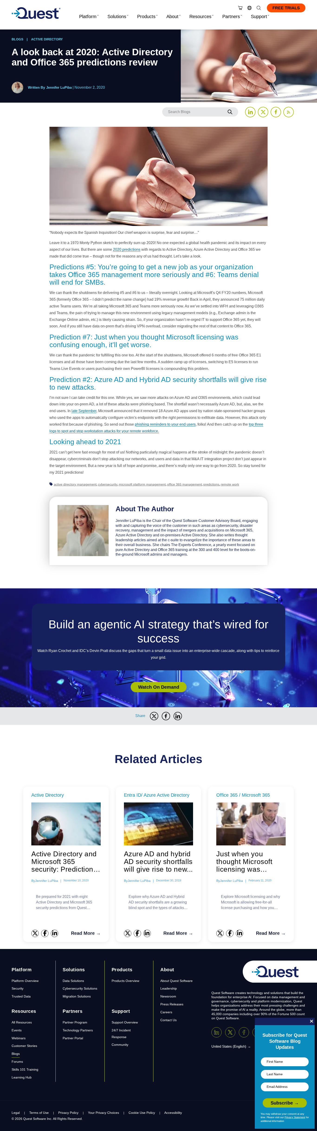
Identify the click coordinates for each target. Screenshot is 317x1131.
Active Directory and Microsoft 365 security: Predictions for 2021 (64, 861)
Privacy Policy (68, 1113)
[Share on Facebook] (166, 716)
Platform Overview (25, 981)
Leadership (168, 988)
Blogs (17, 39)
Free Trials (286, 8)
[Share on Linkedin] (178, 716)
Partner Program (75, 1022)
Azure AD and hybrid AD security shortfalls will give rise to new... (158, 861)
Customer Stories (24, 1046)
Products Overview (125, 981)
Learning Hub (22, 1077)
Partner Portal (73, 1038)
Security (17, 988)
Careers (166, 1012)
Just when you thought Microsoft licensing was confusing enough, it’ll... (246, 861)
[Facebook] (244, 1032)
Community (120, 1044)
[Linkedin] (216, 1032)
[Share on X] (154, 716)
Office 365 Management (184, 484)
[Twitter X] (230, 1032)
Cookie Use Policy (142, 1113)
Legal (16, 1113)
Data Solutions (73, 981)
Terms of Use (39, 1113)
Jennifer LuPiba (59, 87)
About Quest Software (176, 981)
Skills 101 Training (25, 1069)
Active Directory (47, 39)
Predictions (211, 484)
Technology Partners (78, 1030)
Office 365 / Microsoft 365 (243, 795)
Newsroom (168, 996)
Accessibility (173, 1113)
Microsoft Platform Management (142, 484)
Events (17, 1030)
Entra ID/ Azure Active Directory (156, 795)
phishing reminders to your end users (165, 424)
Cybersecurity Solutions (80, 988)
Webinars (19, 1038)
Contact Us (168, 1020)
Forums (17, 1061)
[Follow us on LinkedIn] (250, 112)
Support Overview (125, 1022)
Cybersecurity (107, 484)
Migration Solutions (77, 996)
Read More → (86, 933)
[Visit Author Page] (83, 530)
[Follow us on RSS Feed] (288, 112)
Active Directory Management (75, 484)
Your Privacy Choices (103, 1113)
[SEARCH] (230, 112)
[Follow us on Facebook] (276, 112)
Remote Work (230, 484)
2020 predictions (126, 249)
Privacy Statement (295, 1117)
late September (83, 411)
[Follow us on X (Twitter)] (263, 112)
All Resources (22, 1022)
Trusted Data (21, 996)
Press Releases (171, 1004)
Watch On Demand (158, 687)
